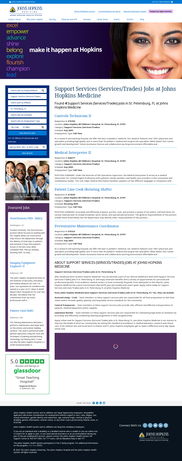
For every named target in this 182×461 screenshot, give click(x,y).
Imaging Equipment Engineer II (22, 264)
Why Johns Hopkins (35, 19)
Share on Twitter (97, 403)
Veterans (87, 19)
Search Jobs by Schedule (21, 115)
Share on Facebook (93, 403)
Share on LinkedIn (100, 403)
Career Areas (102, 19)
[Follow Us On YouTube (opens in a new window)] (155, 425)
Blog (142, 19)
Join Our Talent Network (161, 2)
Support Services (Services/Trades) (26, 96)
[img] (25, 11)
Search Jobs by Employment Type (25, 121)
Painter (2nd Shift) (21, 310)
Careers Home (14, 19)
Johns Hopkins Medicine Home (23, 2)
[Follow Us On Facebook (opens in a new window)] (145, 425)
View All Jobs (27, 153)
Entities (132, 20)
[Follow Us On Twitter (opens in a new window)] (150, 425)
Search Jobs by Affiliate (21, 102)
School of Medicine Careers (85, 11)
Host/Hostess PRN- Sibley (26, 218)
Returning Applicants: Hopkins (136, 11)
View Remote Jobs (27, 133)
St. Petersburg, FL (18, 108)
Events (117, 19)
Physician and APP (70, 20)
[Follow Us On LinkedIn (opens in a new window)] (160, 425)
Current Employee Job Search (110, 11)
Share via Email (104, 403)
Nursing (53, 20)
